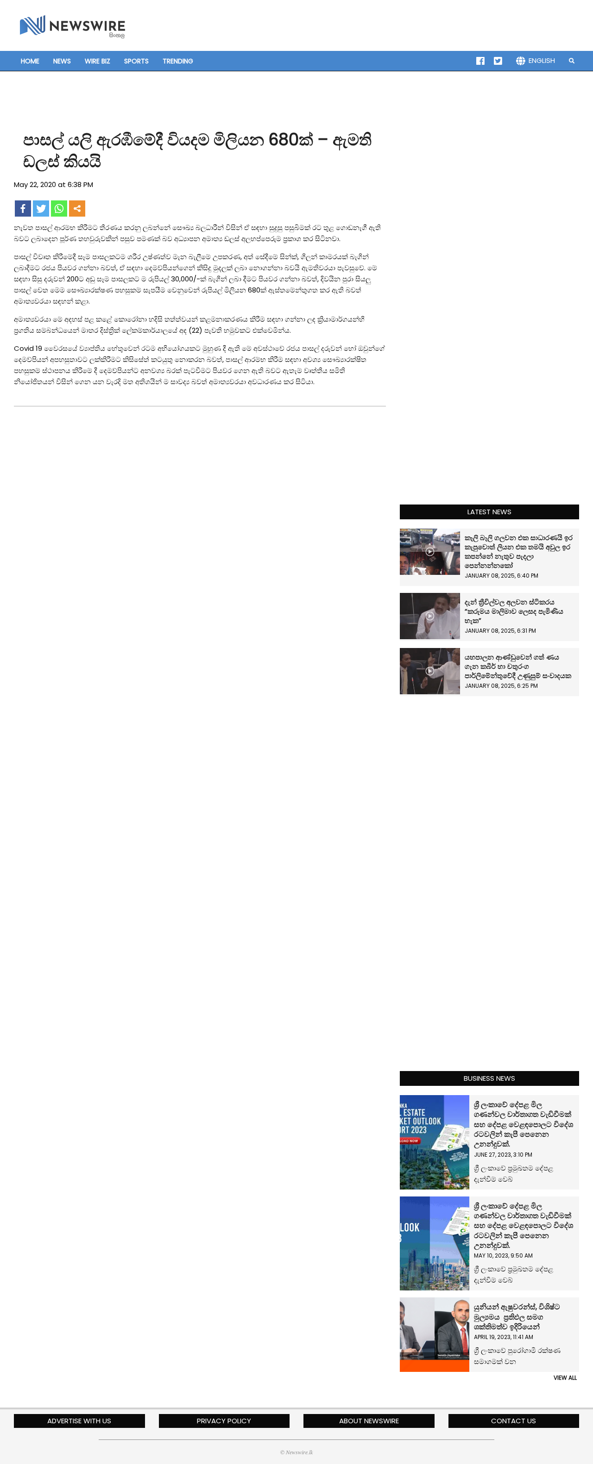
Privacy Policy (224, 1421)
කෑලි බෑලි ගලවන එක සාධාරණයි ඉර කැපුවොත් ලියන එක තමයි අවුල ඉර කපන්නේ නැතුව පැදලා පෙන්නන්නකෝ (519, 551)
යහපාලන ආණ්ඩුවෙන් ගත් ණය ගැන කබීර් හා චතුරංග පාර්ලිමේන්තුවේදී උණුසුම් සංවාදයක (518, 666)
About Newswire (369, 1421)
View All (565, 1378)
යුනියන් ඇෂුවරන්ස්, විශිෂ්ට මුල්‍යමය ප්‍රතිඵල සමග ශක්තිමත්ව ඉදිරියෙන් (517, 1317)
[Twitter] (41, 208)
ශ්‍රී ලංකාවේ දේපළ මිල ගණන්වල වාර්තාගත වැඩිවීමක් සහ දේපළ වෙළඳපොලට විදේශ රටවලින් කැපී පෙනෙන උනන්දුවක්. (523, 1124)
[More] (77, 208)
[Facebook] (23, 208)
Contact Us (513, 1421)
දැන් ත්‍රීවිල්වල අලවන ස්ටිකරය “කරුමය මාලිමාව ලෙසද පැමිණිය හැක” (514, 611)
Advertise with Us (79, 1421)
